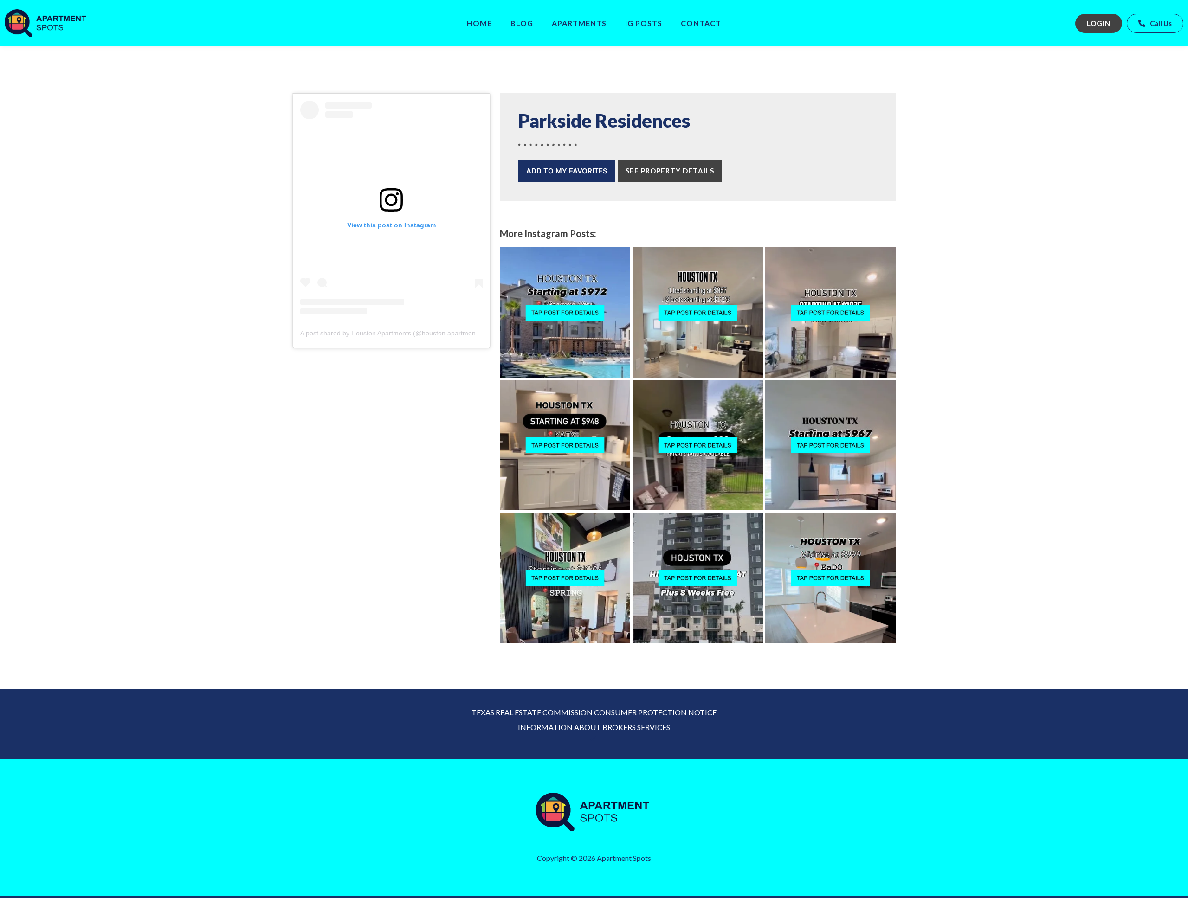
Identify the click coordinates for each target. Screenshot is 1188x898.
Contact (701, 23)
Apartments (579, 23)
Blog (521, 23)
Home (479, 23)
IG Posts (643, 23)
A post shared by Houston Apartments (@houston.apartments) (391, 333)
